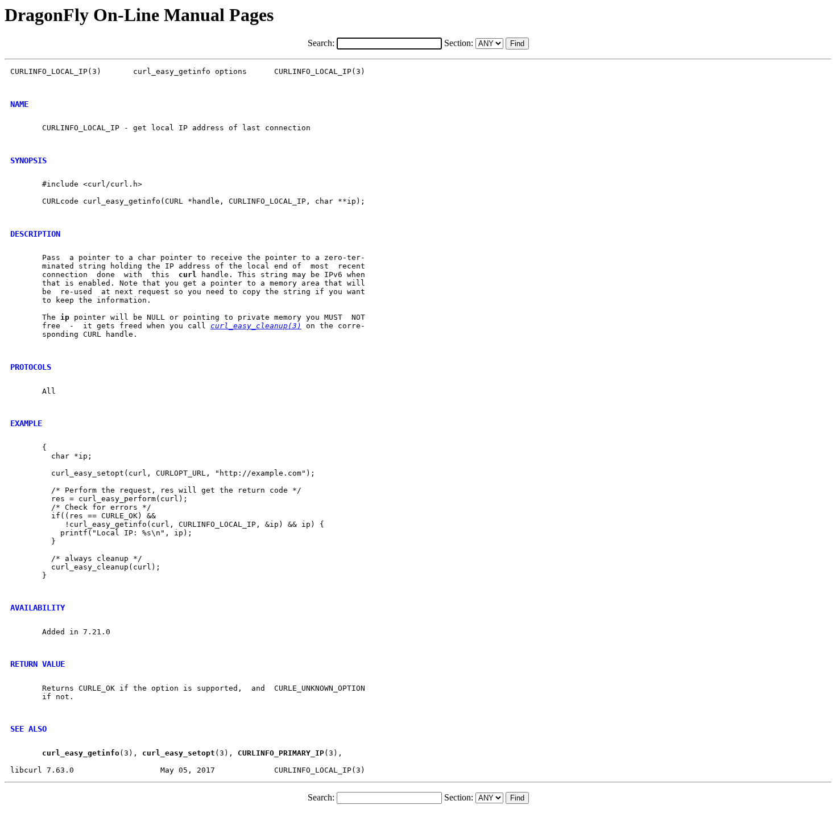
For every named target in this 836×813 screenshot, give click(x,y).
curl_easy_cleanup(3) (255, 325)
